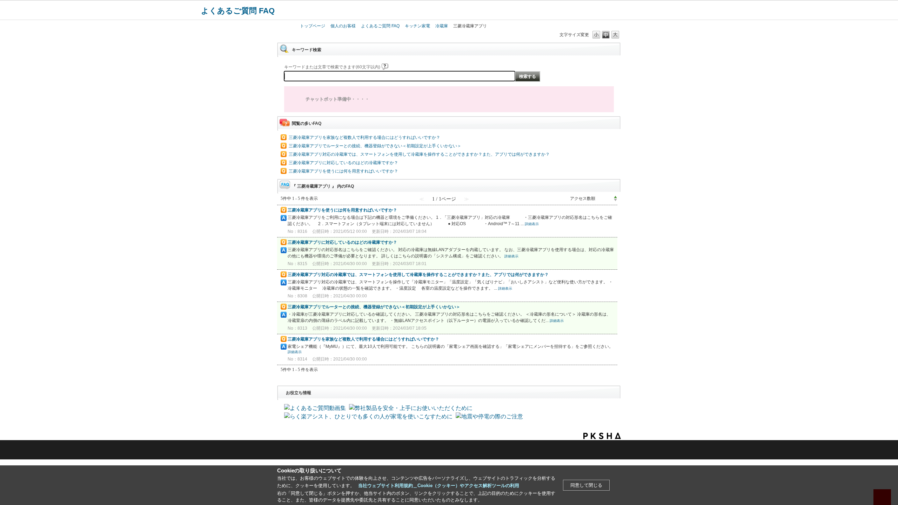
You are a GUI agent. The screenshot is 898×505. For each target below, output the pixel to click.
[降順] (615, 200)
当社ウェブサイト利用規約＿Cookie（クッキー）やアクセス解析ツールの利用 (438, 485)
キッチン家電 (417, 25)
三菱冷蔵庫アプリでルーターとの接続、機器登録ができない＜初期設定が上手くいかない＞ (375, 145)
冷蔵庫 (441, 25)
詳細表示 (532, 224)
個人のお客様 (343, 25)
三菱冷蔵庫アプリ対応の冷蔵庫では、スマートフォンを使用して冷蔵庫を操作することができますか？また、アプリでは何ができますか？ (419, 154)
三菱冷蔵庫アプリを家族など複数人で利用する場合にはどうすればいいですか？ (364, 137)
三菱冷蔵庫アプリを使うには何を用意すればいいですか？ (343, 171)
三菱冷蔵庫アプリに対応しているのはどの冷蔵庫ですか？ (343, 162)
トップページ (312, 25)
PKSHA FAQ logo (602, 435)
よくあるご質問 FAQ (238, 10)
